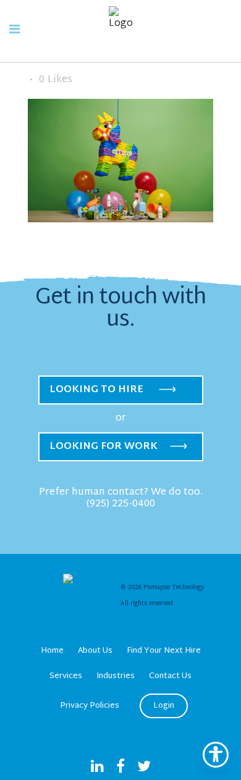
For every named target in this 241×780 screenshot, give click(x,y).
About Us (95, 651)
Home (52, 651)
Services (65, 676)
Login (163, 706)
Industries (115, 676)
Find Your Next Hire (164, 651)
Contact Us (170, 676)
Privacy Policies (89, 706)
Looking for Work (103, 447)
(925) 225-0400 (121, 504)
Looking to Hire (96, 390)
